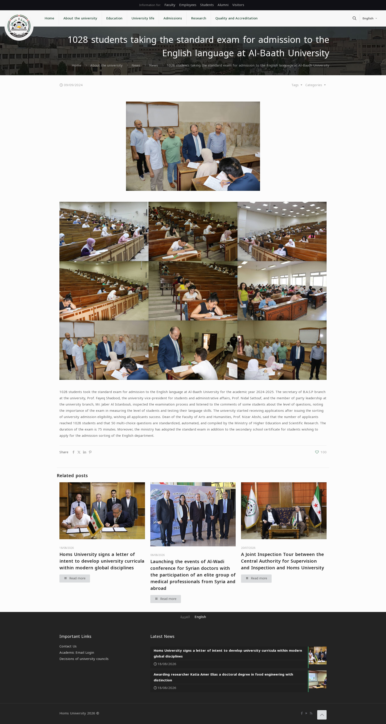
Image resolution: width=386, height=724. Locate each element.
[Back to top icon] (322, 715)
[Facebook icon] (301, 713)
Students (207, 5)
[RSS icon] (311, 713)
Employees (187, 5)
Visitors (238, 5)
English (368, 18)
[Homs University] (19, 26)
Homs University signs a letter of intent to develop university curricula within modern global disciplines (101, 561)
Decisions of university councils (84, 659)
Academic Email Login (76, 652)
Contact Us (68, 646)
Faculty (169, 5)
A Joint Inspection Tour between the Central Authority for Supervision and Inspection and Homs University (282, 561)
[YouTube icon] (306, 713)
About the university (106, 65)
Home (76, 65)
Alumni (223, 5)
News (136, 65)
